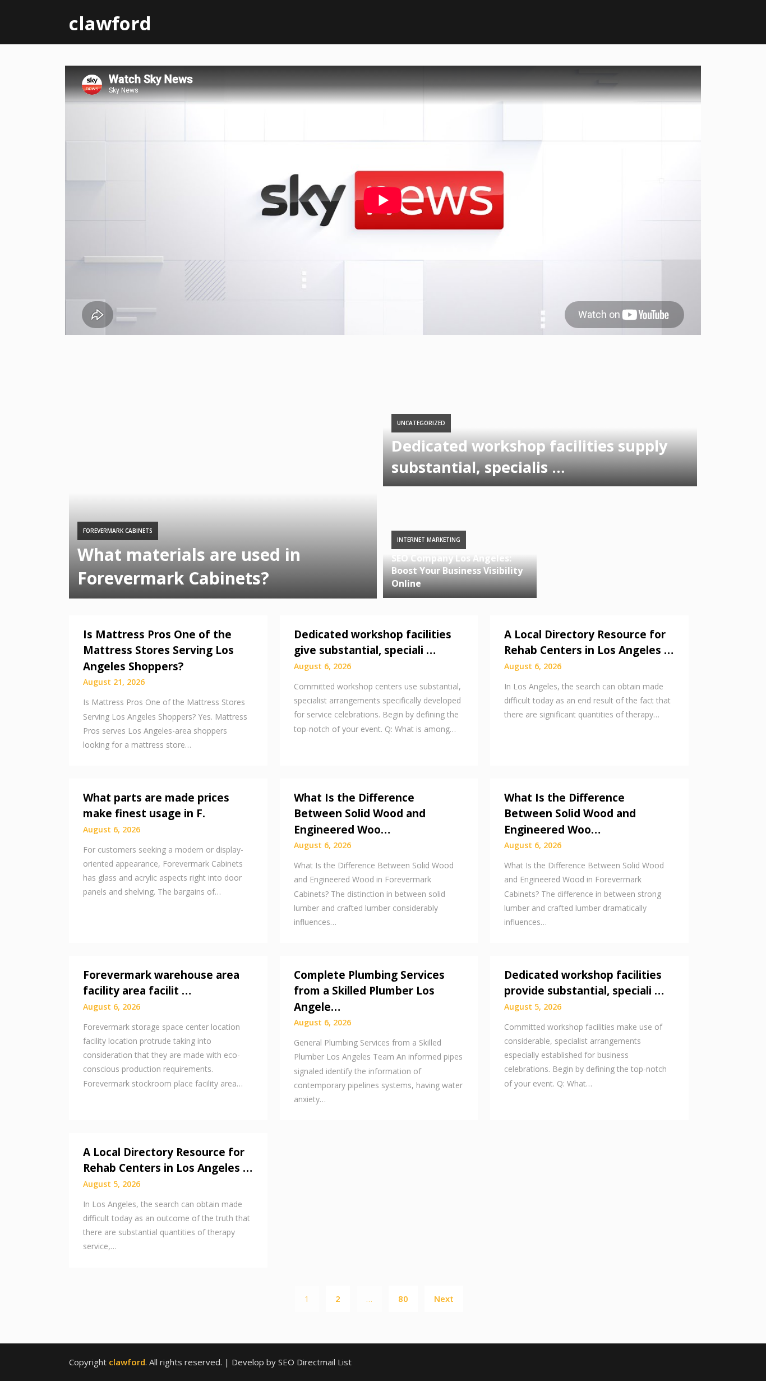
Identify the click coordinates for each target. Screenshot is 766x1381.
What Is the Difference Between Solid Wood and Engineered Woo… (360, 813)
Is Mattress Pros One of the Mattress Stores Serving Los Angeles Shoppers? (158, 650)
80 (403, 1298)
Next (444, 1298)
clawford (110, 23)
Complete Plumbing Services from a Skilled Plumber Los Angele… (369, 991)
